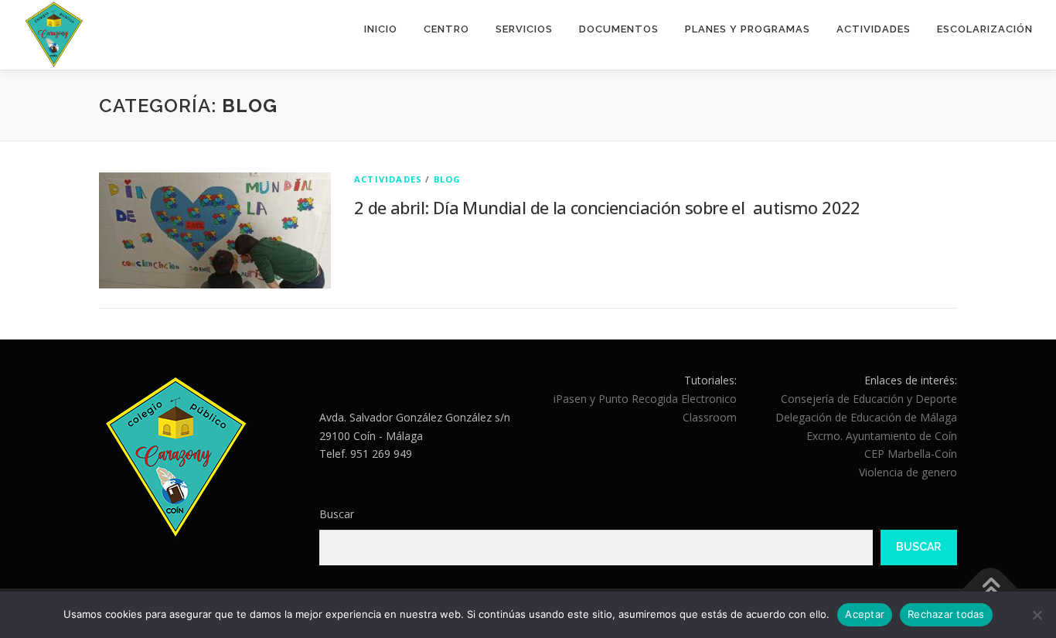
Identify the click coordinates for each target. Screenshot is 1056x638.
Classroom (710, 417)
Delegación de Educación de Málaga (866, 417)
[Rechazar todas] (1036, 615)
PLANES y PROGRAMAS (747, 29)
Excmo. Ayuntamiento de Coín (881, 435)
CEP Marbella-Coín (910, 453)
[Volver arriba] (990, 588)
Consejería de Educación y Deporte (869, 398)
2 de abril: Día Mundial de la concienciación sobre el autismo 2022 (607, 207)
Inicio (380, 29)
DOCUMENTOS (619, 29)
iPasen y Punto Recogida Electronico (645, 398)
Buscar (336, 514)
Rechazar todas (946, 614)
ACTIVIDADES (873, 29)
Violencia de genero (908, 472)
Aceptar (864, 614)
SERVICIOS (524, 29)
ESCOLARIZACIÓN (985, 29)
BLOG (448, 179)
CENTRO (446, 29)
